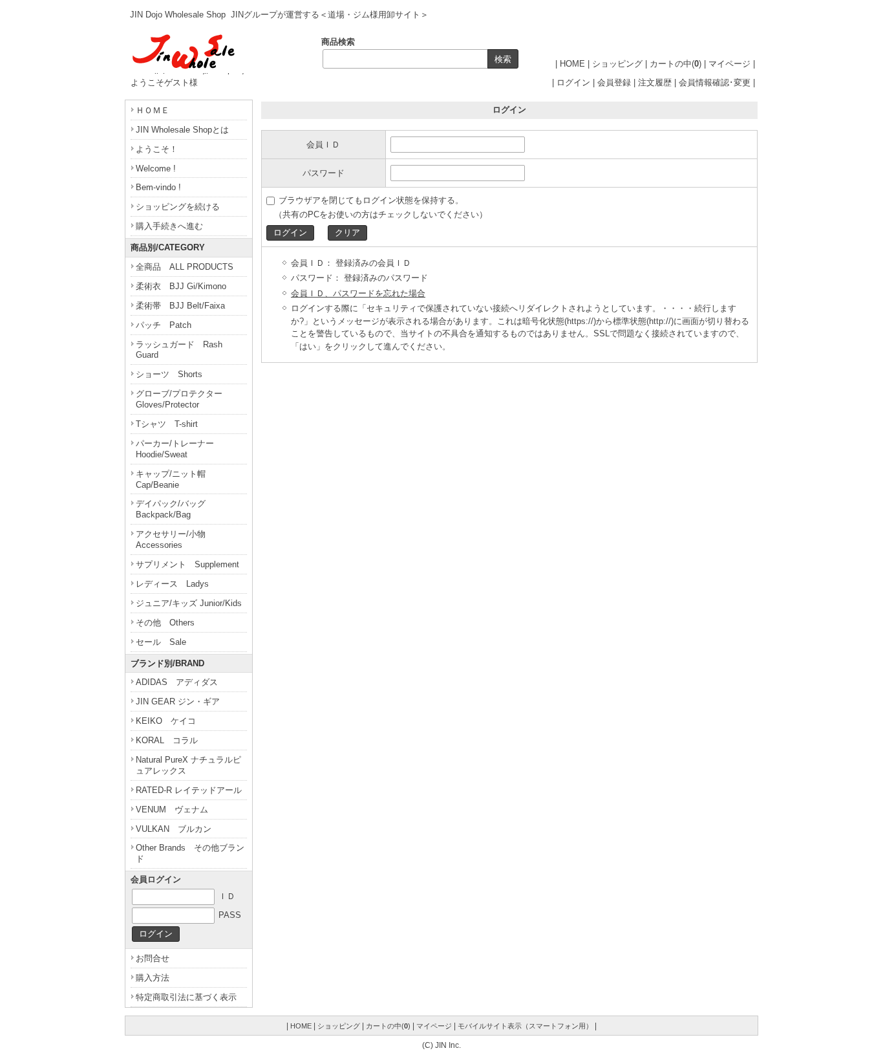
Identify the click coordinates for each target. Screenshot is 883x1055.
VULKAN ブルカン (173, 829)
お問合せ (152, 958)
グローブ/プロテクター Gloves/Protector (183, 399)
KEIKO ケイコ (166, 721)
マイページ (729, 64)
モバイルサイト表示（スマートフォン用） (525, 1026)
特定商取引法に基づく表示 (186, 997)
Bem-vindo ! (158, 187)
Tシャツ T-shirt (167, 424)
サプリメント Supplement (187, 564)
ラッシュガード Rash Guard (179, 350)
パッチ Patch (163, 325)
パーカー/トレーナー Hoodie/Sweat (179, 449)
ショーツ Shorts (169, 374)
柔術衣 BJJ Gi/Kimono (181, 286)
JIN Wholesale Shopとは (182, 130)
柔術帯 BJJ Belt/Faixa (180, 305)
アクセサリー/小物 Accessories (175, 539)
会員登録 (614, 82)
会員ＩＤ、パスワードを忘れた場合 (358, 293)
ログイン (573, 82)
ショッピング (617, 64)
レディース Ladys (172, 584)
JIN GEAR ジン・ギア (178, 701)
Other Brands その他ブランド (190, 853)
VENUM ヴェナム (172, 809)
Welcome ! (156, 168)
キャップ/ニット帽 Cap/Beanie (175, 479)
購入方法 (152, 978)
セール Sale (161, 642)
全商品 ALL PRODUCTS (184, 267)
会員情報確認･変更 (714, 82)
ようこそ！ (161, 149)
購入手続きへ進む (169, 226)
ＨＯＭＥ (152, 110)
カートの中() (675, 64)
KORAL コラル (167, 740)
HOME (572, 64)
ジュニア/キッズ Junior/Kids (189, 603)
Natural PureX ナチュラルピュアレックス (188, 765)
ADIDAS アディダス (177, 682)
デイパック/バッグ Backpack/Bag (175, 509)
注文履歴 (655, 82)
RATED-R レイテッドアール (189, 790)
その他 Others (165, 622)
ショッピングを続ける (178, 207)
